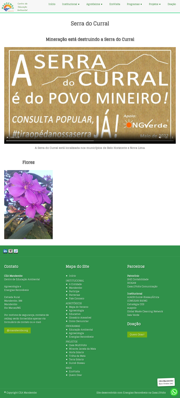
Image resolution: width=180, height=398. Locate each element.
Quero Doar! (137, 334)
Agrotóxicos (94, 4)
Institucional (71, 4)
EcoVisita (114, 4)
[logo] (14, 7)
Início (51, 4)
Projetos (155, 4)
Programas (134, 4)
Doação (172, 4)
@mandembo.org (17, 330)
